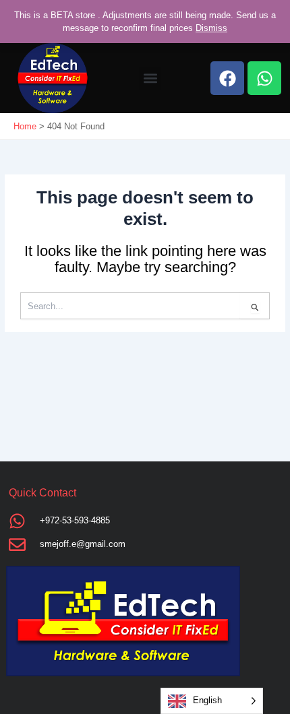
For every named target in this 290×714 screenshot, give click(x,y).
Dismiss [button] (211, 28)
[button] (150, 78)
